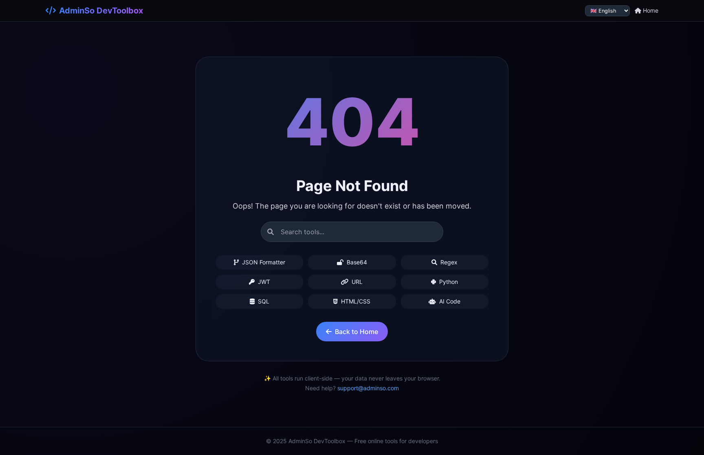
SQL (262, 301)
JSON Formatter (262, 262)
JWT (263, 281)
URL (356, 281)
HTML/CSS (354, 301)
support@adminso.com (368, 388)
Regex (448, 262)
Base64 (356, 262)
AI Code (449, 301)
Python (448, 281)
